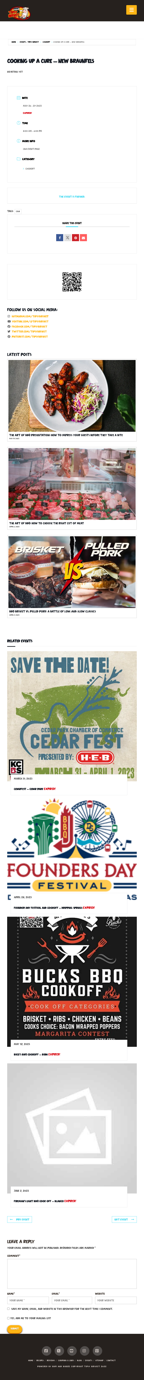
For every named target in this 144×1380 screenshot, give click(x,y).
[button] (131, 10)
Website (100, 1293)
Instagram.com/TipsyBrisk (30, 316)
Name (11, 1293)
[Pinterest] (97, 1351)
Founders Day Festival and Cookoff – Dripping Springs (48, 907)
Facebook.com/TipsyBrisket (29, 326)
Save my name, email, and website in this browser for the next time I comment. (62, 1308)
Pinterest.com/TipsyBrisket (30, 336)
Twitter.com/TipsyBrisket (29, 331)
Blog (79, 1360)
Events (88, 1360)
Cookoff (46, 42)
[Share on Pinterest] (75, 237)
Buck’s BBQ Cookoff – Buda (31, 1054)
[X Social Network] (67, 237)
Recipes (40, 1360)
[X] (59, 1351)
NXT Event (121, 1219)
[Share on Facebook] (59, 237)
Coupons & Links (66, 1360)
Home (14, 42)
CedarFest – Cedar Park (28, 788)
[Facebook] (46, 1351)
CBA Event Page (31, 149)
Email (56, 1293)
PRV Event (22, 1219)
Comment (13, 1255)
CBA (18, 211)
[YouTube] (72, 1351)
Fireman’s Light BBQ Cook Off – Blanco (39, 1201)
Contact (111, 1360)
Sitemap (99, 1360)
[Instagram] (84, 1351)
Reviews (51, 1360)
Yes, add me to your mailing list (30, 1318)
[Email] (83, 237)
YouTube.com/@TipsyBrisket (30, 321)
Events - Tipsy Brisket (29, 42)
